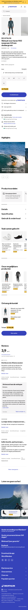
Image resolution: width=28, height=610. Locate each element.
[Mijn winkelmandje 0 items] (25, 6)
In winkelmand (14, 94)
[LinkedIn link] (12, 560)
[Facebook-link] (2, 560)
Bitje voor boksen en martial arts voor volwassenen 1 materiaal (6, 246)
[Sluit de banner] (25, 2)
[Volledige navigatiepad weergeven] (2, 15)
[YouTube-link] (6, 560)
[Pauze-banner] (23, 2)
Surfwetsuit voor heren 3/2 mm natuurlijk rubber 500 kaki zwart (6, 286)
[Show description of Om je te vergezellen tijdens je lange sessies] (22, 170)
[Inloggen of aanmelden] (21, 6)
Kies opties (14, 333)
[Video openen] (4, 33)
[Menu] (3, 6)
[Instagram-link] (9, 560)
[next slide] (7, 177)
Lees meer (6, 407)
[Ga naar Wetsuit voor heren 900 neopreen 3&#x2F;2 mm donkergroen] (5, 312)
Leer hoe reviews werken (7, 356)
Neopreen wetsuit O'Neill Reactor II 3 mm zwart (18, 285)
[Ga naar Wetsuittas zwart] (5, 320)
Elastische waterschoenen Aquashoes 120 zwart (17, 246)
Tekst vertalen (20, 411)
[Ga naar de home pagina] (12, 6)
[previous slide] (3, 177)
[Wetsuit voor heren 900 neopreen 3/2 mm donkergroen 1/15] (10, 26)
